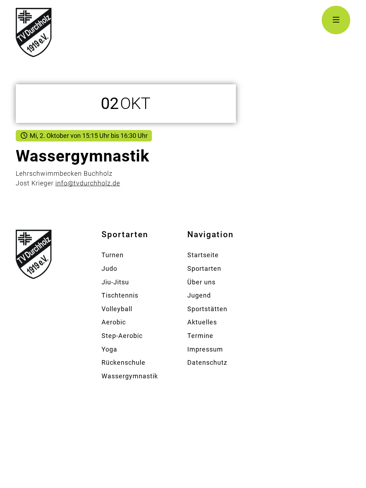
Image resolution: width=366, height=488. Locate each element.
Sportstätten (207, 309)
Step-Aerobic (122, 335)
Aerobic (114, 322)
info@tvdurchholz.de (87, 183)
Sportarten (204, 268)
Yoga (109, 349)
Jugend (199, 295)
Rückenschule (123, 362)
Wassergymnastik (130, 376)
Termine (200, 335)
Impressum (205, 349)
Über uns (201, 282)
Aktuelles (202, 322)
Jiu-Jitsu (115, 282)
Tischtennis (120, 295)
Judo (109, 268)
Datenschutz (207, 362)
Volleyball (117, 309)
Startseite (203, 255)
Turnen (113, 255)
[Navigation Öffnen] (336, 20)
